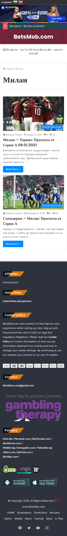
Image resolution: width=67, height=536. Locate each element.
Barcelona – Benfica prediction (27, 26)
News (28, 518)
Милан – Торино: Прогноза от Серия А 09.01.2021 (29, 142)
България (15, 2)
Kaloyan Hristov (14, 134)
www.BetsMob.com (33, 506)
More (49, 518)
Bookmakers (24, 512)
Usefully (39, 518)
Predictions (40, 512)
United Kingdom (20, 2)
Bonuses (55, 512)
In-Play (59, 518)
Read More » (13, 169)
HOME (11, 512)
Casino (8, 518)
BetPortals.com (41, 438)
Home (9, 68)
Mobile (18, 518)
